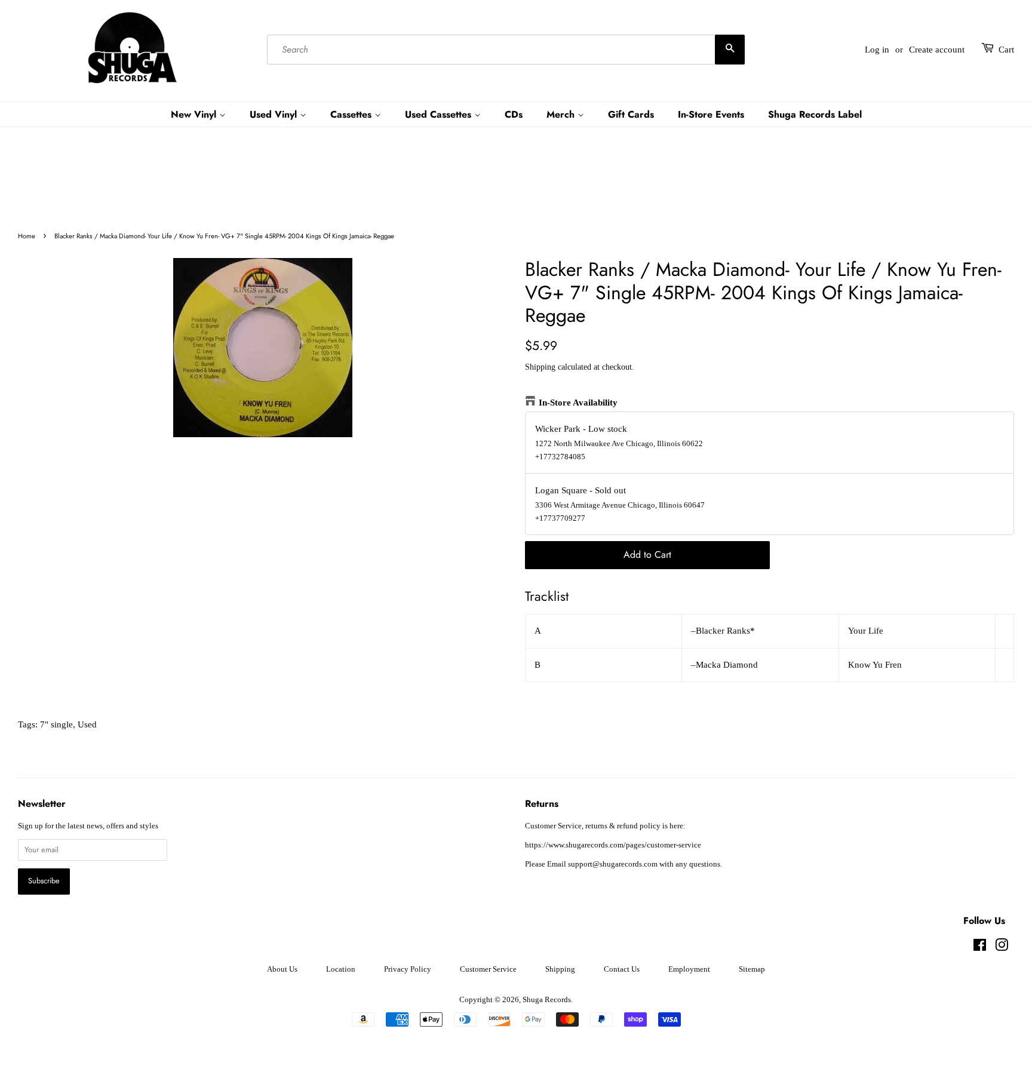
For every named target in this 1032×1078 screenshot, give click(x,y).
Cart (1006, 49)
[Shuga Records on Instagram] (1001, 948)
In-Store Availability (578, 402)
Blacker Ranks (723, 630)
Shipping (540, 367)
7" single (56, 724)
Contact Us (622, 969)
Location (340, 969)
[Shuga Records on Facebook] (980, 948)
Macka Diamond (727, 664)
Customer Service (488, 969)
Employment (689, 969)
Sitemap (752, 969)
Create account (937, 49)
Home (26, 236)
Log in (877, 49)
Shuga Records (547, 1000)
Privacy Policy (407, 969)
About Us (282, 969)
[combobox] (506, 50)
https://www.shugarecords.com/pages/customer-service (613, 845)
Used (87, 724)
